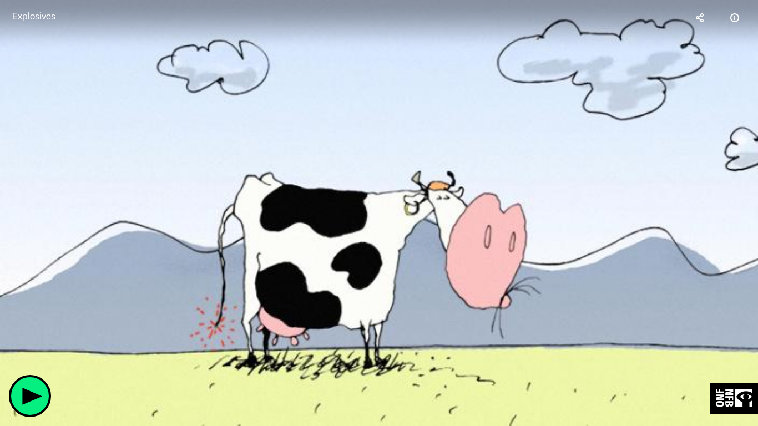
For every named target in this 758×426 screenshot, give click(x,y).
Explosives (33, 16)
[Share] (700, 18)
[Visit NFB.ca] (734, 398)
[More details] (735, 18)
